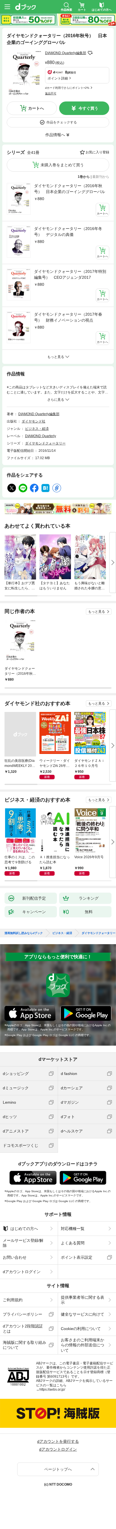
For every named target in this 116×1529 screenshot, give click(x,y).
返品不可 (50, 93)
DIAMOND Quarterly (40, 436)
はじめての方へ (24, 1228)
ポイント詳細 (58, 78)
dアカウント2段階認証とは (23, 1328)
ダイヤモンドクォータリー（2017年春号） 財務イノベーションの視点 (68, 317)
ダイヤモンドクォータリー (45, 443)
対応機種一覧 (72, 1228)
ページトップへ (58, 1469)
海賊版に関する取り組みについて (24, 1345)
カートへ (36, 108)
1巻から (84, 176)
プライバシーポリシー (22, 1314)
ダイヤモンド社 (33, 421)
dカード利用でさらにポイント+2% (67, 87)
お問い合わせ (14, 1257)
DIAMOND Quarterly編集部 (65, 53)
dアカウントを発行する (58, 1441)
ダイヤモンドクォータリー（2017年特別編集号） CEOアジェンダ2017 (70, 274)
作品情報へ (55, 134)
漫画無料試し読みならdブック (24, 933)
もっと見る (96, 612)
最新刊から (100, 176)
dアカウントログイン (22, 1271)
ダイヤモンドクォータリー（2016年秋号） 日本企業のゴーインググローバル (69, 188)
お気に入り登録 (97, 152)
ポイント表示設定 (76, 1257)
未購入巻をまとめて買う (62, 165)
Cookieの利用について (81, 1328)
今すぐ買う (88, 108)
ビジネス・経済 (37, 429)
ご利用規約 (13, 1300)
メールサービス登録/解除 (23, 1243)
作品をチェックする (61, 122)
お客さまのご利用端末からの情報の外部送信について (82, 1345)
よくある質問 (72, 1243)
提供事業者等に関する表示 (82, 1300)
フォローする (90, 53)
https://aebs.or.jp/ (52, 1389)
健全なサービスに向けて (82, 1314)
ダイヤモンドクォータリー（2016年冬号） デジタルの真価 (68, 231)
